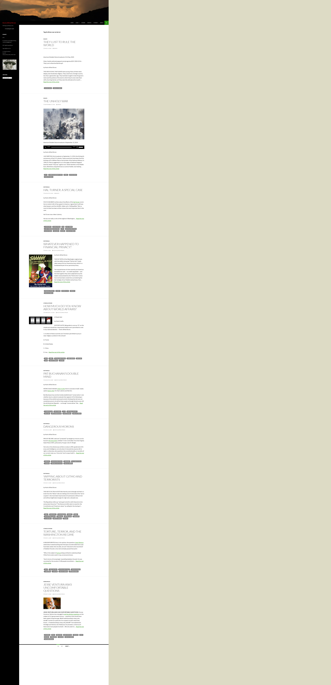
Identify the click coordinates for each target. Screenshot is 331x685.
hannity (70, 514)
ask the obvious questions (71, 614)
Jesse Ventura (79, 542)
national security (72, 411)
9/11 (46, 174)
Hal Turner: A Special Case (63, 190)
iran (46, 358)
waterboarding (74, 571)
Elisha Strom (56, 226)
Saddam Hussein (76, 569)
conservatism (48, 411)
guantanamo (61, 514)
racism (63, 230)
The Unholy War (55, 101)
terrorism (67, 461)
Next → (67, 646)
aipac (46, 514)
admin (55, 48)
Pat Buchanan (67, 413)
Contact (96, 22)
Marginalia (46, 581)
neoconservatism (56, 413)
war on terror (57, 88)
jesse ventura (53, 569)
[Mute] (77, 147)
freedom (47, 461)
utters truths (61, 388)
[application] (63, 147)
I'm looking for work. (9, 28)
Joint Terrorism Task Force (52, 228)
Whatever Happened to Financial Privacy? (61, 245)
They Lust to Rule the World (59, 43)
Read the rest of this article (51, 82)
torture (59, 553)
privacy (73, 290)
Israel (66, 174)
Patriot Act (65, 290)
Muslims (76, 634)
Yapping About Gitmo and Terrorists (62, 478)
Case (77, 22)
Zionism (62, 360)
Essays (45, 39)
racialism (56, 230)
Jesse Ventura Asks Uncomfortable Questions (57, 587)
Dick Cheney (57, 411)
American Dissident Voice (55, 174)
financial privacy (49, 290)
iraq (46, 569)
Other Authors (47, 303)
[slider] (81, 147)
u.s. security (48, 518)
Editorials (46, 187)
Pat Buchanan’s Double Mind (61, 375)
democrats (53, 514)
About (101, 22)
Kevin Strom (48, 88)
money (58, 290)
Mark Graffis (71, 358)
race (81, 634)
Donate (83, 22)
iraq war (59, 634)
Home (72, 22)
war (46, 360)
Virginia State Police (56, 463)
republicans (68, 516)
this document (53, 440)
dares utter (51, 391)
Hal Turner (76, 202)
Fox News (47, 634)
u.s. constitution (76, 461)
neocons (79, 358)
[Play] (46, 147)
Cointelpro (48, 226)
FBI (63, 226)
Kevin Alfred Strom (9, 23)
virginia (47, 463)
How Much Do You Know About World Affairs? (62, 307)
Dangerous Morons (58, 426)
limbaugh (59, 516)
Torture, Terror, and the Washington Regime (62, 533)
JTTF (62, 228)
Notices (89, 22)
